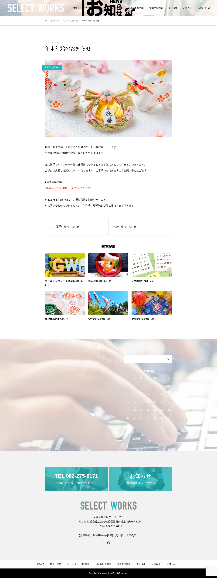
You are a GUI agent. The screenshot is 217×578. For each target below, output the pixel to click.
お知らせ (187, 8)
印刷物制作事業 (136, 8)
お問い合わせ (204, 8)
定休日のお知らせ (52, 67)
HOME (74, 8)
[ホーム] (46, 21)
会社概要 (172, 8)
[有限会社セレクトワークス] (35, 8)
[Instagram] (108, 542)
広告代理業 (88, 8)
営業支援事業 (156, 8)
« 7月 (127, 434)
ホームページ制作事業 (111, 8)
